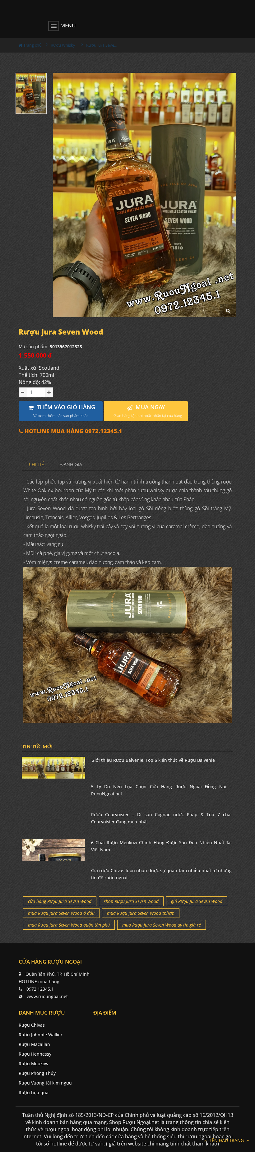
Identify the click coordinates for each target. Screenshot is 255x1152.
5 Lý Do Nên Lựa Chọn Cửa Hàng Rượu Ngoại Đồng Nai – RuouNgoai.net (161, 790)
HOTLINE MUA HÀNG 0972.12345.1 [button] (72, 431)
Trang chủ (32, 45)
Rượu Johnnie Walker (41, 1035)
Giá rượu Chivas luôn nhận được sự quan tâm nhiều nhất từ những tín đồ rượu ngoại (161, 873)
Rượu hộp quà (34, 1092)
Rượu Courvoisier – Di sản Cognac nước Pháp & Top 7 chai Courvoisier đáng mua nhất (161, 818)
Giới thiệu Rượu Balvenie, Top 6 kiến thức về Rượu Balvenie (153, 760)
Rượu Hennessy (35, 1054)
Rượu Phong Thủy (37, 1073)
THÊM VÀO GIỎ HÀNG (64, 411)
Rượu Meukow (34, 1063)
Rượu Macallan (34, 1044)
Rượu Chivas (32, 1025)
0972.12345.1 (40, 989)
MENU (67, 25)
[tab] (38, 465)
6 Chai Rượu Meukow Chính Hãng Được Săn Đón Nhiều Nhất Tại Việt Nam (161, 846)
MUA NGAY (148, 411)
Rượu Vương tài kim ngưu (45, 1083)
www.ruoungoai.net (47, 996)
